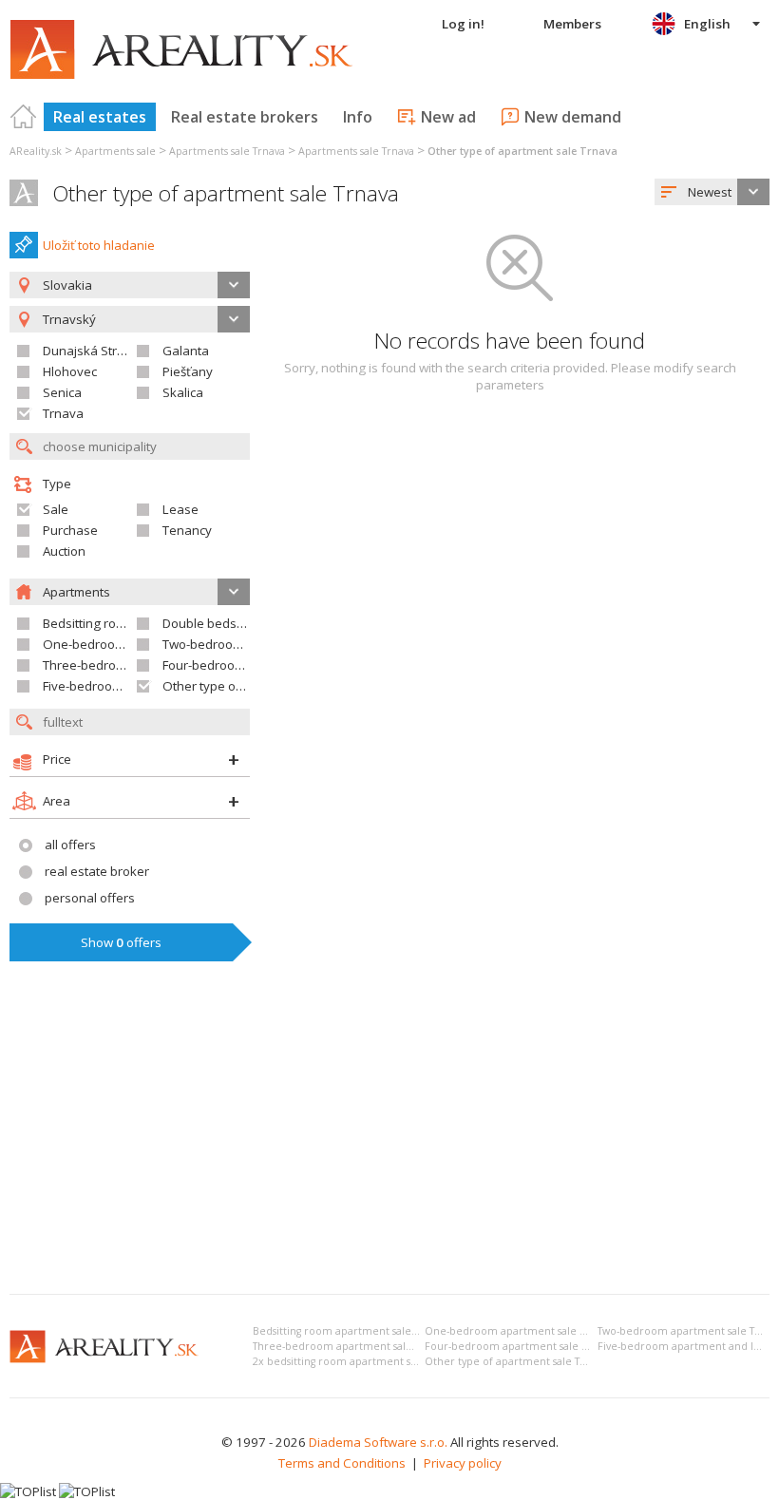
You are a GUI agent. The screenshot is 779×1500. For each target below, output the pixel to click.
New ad (448, 116)
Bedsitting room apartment (120, 623)
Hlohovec (70, 371)
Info (357, 116)
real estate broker (97, 871)
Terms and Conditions (342, 1463)
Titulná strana (24, 117)
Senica (62, 392)
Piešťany (187, 371)
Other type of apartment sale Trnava (225, 193)
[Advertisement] (390, 1137)
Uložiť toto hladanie (99, 245)
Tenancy (187, 530)
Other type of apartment (233, 685)
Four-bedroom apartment (235, 665)
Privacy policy (463, 1463)
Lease (180, 509)
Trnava (63, 413)
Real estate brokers (244, 116)
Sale (55, 509)
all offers (70, 844)
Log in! (463, 23)
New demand (572, 116)
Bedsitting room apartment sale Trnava (349, 1331)
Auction (64, 551)
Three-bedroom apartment (120, 665)
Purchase (70, 530)
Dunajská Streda (91, 350)
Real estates (99, 116)
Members (572, 23)
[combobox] (712, 192)
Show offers (121, 942)
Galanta (185, 350)
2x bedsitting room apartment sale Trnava (357, 1361)
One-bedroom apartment (116, 644)
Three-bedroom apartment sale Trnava (350, 1346)
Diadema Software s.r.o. (378, 1442)
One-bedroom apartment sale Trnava (518, 1331)
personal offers (90, 897)
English (707, 23)
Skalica (182, 392)
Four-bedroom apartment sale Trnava (519, 1346)
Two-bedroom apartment (234, 644)
